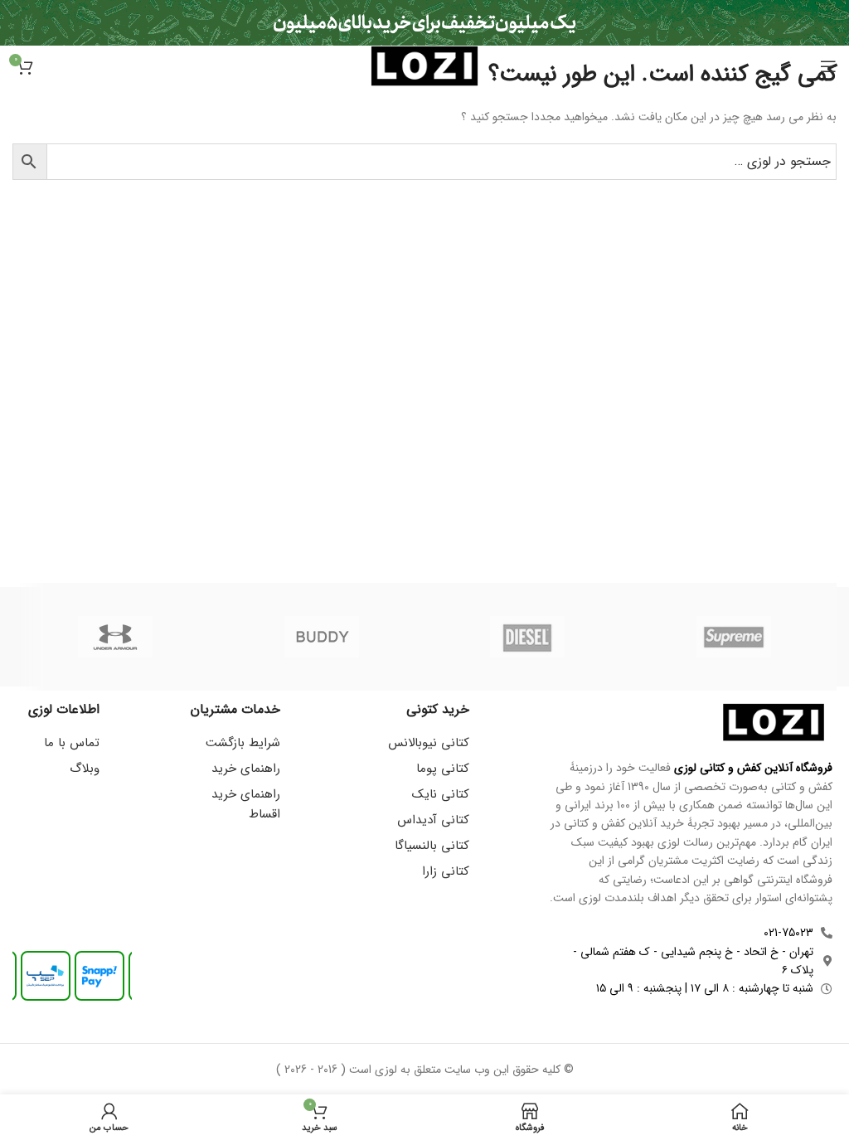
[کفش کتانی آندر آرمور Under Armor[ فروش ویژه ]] (115, 636)
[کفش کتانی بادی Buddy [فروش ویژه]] (321, 636)
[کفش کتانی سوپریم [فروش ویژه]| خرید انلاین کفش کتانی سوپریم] (734, 636)
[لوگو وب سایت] (424, 65)
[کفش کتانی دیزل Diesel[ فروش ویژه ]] (527, 636)
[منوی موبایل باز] (828, 66)
